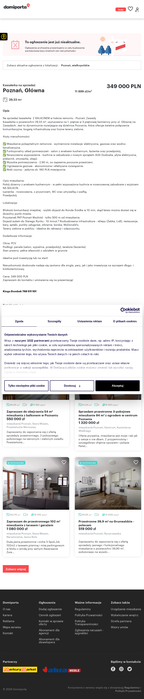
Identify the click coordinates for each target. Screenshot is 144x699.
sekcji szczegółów (35, 367)
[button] (4, 36)
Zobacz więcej (16, 569)
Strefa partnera (121, 621)
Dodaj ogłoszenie (121, 9)
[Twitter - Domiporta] (129, 669)
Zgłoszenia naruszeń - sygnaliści (89, 631)
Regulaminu (132, 687)
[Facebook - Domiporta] (113, 669)
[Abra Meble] (62, 669)
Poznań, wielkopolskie (75, 65)
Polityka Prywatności (88, 615)
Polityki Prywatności (128, 690)
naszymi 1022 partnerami (32, 340)
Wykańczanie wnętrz (124, 615)
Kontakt (8, 633)
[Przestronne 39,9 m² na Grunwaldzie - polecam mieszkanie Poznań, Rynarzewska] (108, 483)
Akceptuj (117, 385)
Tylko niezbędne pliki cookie (26, 385)
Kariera (7, 615)
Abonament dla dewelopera (49, 640)
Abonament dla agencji (49, 631)
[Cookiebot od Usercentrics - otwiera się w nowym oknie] (123, 310)
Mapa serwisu (12, 627)
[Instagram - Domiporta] (121, 669)
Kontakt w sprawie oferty (51, 622)
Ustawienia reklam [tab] (89, 321)
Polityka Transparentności (86, 622)
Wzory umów (119, 627)
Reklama (8, 621)
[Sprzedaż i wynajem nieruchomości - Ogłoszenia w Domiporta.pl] (17, 6)
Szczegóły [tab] (54, 321)
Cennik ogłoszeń (50, 615)
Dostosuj (70, 385)
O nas (6, 609)
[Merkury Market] (20, 669)
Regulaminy (83, 609)
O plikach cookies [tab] (125, 321)
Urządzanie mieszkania (126, 609)
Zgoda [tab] (19, 321)
